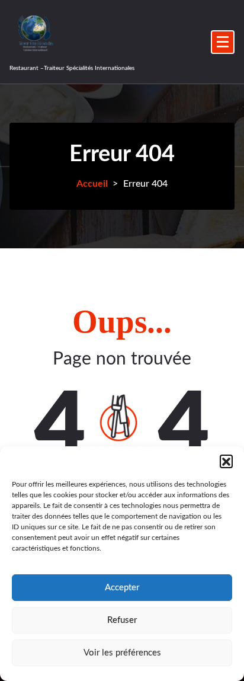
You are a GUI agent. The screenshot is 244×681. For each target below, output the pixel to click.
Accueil (92, 183)
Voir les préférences (122, 652)
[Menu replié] (223, 42)
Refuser (122, 620)
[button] (226, 461)
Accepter (122, 587)
